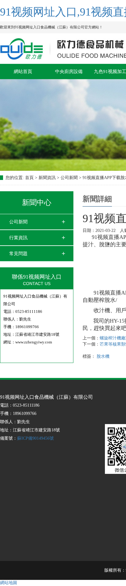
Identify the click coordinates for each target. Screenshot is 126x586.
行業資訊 (18, 237)
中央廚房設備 (69, 71)
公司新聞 (18, 221)
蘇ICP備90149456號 (35, 438)
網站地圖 (8, 583)
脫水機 (103, 356)
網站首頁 (23, 71)
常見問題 (18, 253)
